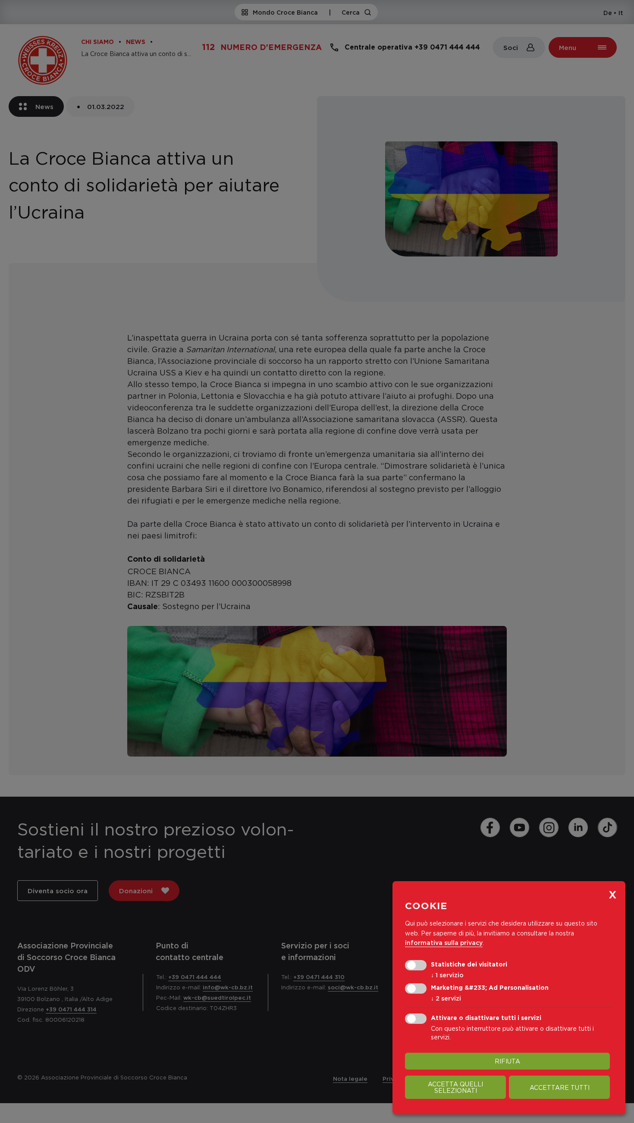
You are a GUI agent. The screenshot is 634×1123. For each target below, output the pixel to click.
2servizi (446, 998)
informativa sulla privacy (444, 942)
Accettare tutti (560, 1087)
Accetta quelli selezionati (455, 1087)
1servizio (447, 975)
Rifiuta (507, 1061)
